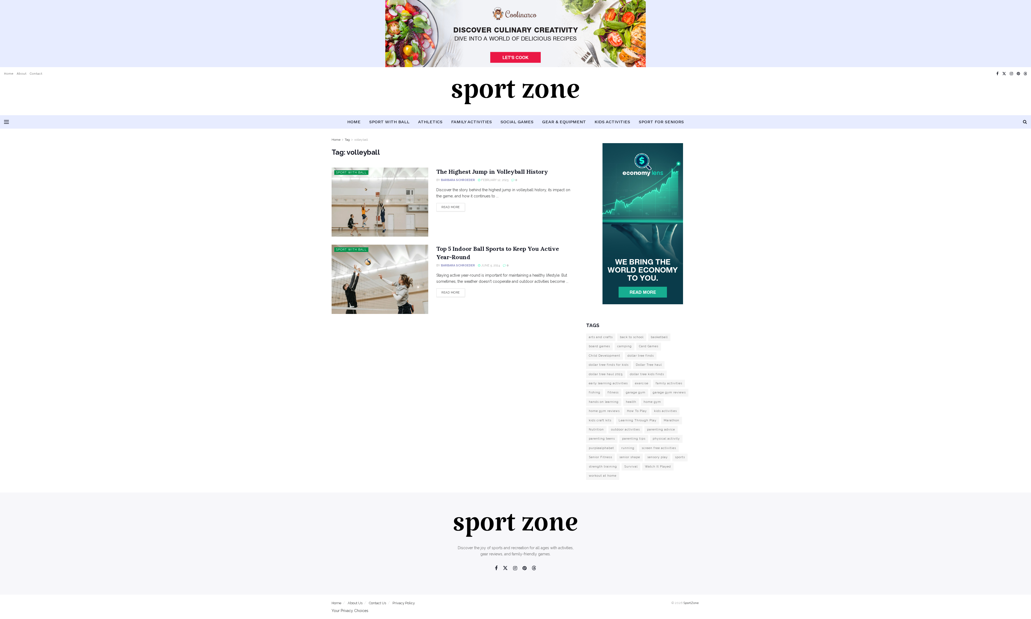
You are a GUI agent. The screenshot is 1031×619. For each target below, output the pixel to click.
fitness (613, 392)
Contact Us (377, 603)
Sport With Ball (389, 121)
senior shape (629, 457)
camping (624, 346)
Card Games (648, 346)
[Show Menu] (6, 122)
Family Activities (471, 121)
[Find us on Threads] (1025, 73)
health (631, 402)
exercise (641, 383)
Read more (453, 207)
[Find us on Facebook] (997, 73)
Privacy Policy (404, 603)
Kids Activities (612, 121)
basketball (659, 337)
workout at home (602, 475)
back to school (632, 337)
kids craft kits (600, 420)
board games (599, 346)
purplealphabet (601, 448)
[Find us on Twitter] (1004, 73)
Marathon (671, 420)
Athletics (430, 121)
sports (680, 457)
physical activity (666, 438)
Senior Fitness (600, 457)
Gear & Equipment (564, 121)
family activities (669, 383)
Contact (36, 73)
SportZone (691, 603)
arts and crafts (601, 337)
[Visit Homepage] (515, 98)
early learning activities (608, 383)
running (627, 448)
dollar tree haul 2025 (606, 374)
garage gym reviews (669, 392)
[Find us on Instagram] (1011, 73)
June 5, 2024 (490, 265)
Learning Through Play (637, 420)
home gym (652, 402)
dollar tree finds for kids (609, 365)
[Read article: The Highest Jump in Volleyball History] (380, 202)
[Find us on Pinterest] (1018, 73)
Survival (631, 466)
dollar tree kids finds (647, 374)
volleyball (361, 140)
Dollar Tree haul (649, 365)
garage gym (635, 392)
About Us (355, 603)
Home (8, 73)
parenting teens (602, 438)
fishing (594, 392)
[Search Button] (1025, 122)
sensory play (657, 457)
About (21, 73)
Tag (347, 140)
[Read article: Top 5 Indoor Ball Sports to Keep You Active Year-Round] (380, 279)
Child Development (604, 355)
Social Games (516, 121)
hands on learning (604, 402)
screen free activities (659, 448)
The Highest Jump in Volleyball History (492, 171)
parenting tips (633, 438)
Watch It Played (658, 466)
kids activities (665, 411)
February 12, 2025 (494, 180)
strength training (603, 466)
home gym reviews (604, 411)
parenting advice (661, 429)
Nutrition (596, 429)
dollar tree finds (640, 355)
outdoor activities (625, 429)
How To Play (637, 411)
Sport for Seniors (661, 121)
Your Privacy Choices (350, 611)
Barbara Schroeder (458, 180)
